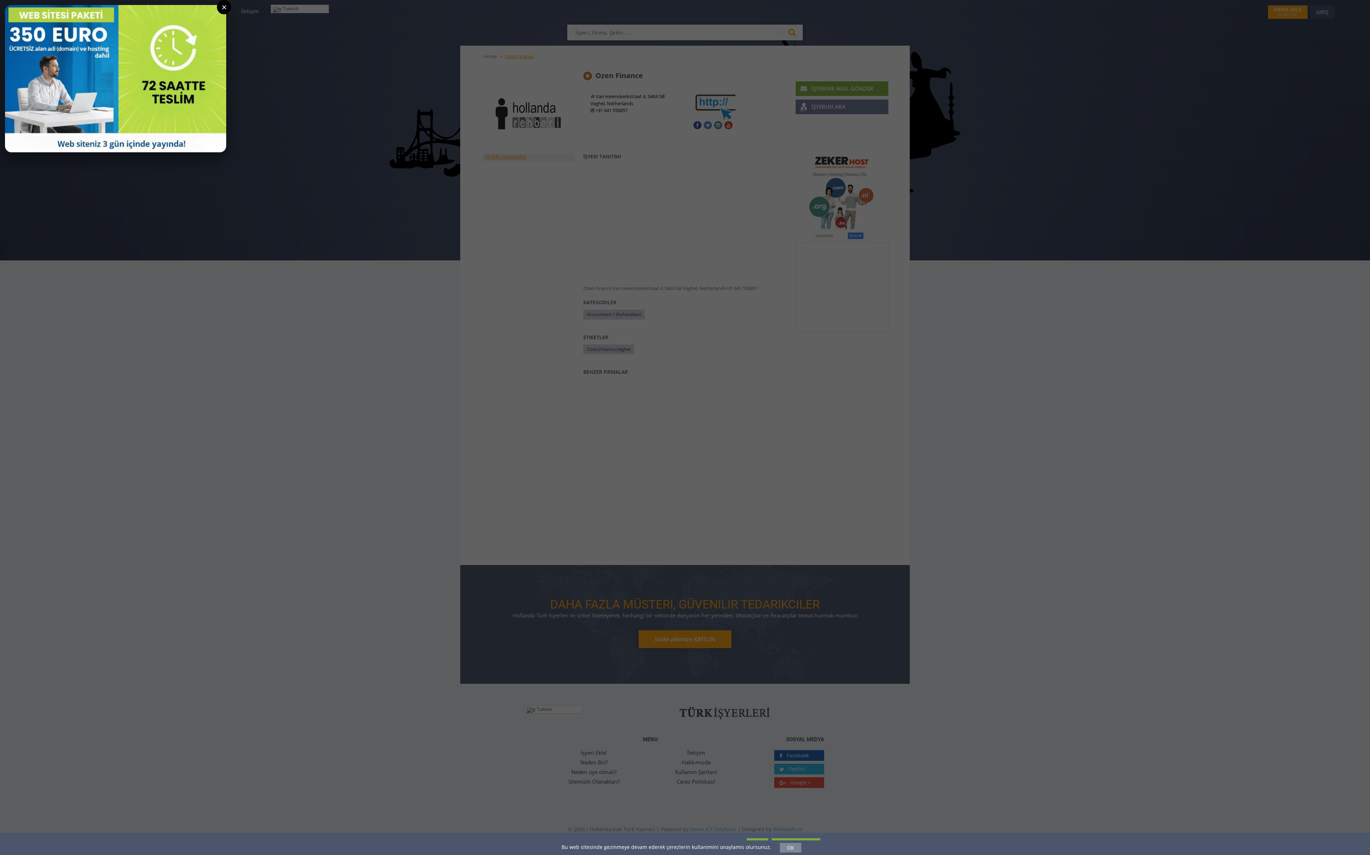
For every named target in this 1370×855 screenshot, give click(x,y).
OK (790, 847)
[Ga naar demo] (115, 78)
